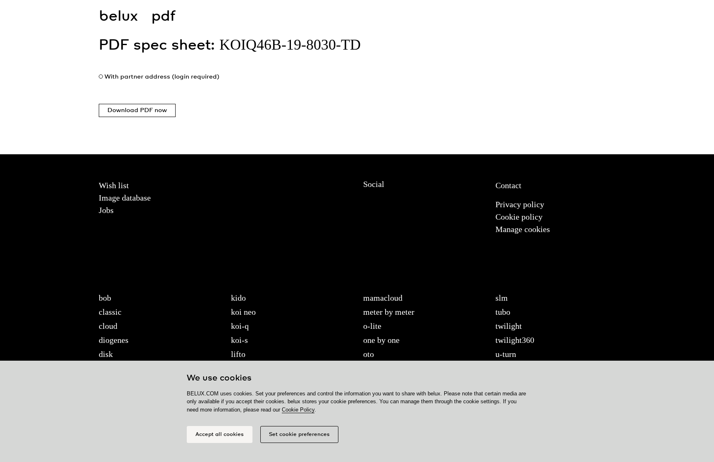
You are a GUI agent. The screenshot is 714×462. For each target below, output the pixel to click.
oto (368, 354)
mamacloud (382, 297)
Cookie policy (519, 216)
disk (106, 354)
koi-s (239, 340)
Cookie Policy (298, 410)
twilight (508, 325)
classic (110, 311)
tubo (502, 311)
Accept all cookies (219, 434)
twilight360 (514, 340)
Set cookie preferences (299, 434)
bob (105, 297)
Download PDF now (137, 110)
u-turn (505, 354)
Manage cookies (522, 229)
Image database (125, 197)
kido (238, 297)
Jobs (106, 210)
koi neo (243, 311)
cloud (108, 325)
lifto (238, 354)
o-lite (372, 325)
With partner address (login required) (162, 77)
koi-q (240, 325)
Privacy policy (519, 204)
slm (501, 297)
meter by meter (388, 311)
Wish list (114, 185)
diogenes (114, 340)
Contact (508, 185)
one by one (381, 340)
